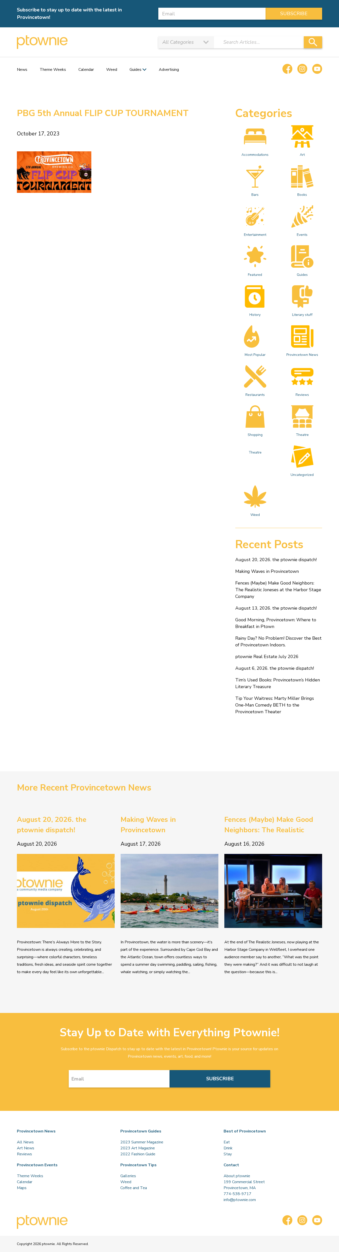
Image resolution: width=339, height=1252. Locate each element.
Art (302, 154)
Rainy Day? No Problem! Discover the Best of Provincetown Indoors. (278, 641)
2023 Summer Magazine (141, 1142)
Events (302, 234)
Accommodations (255, 154)
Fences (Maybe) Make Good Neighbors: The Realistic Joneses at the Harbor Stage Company (278, 589)
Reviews (302, 394)
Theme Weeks (53, 69)
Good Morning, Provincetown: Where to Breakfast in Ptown (275, 623)
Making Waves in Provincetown (267, 571)
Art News (25, 1148)
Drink (228, 1148)
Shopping (255, 434)
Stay (228, 1154)
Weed (111, 69)
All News (25, 1142)
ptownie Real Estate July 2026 (267, 657)
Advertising (169, 69)
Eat (227, 1142)
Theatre (302, 434)
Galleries (128, 1176)
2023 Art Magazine (137, 1148)
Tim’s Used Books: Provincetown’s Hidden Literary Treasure (277, 683)
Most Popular (255, 354)
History (255, 314)
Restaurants (255, 394)
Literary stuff (302, 314)
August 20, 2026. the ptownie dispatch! (276, 560)
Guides (302, 274)
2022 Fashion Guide (137, 1154)
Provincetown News (302, 354)
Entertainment (255, 234)
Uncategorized (302, 474)
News (22, 69)
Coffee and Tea (133, 1188)
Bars (255, 194)
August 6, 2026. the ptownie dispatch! (274, 668)
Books (302, 194)
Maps (22, 1188)
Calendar (86, 69)
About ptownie (237, 1176)
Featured (255, 274)
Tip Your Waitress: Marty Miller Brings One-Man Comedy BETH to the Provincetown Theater (274, 705)
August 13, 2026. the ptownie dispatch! (276, 608)
